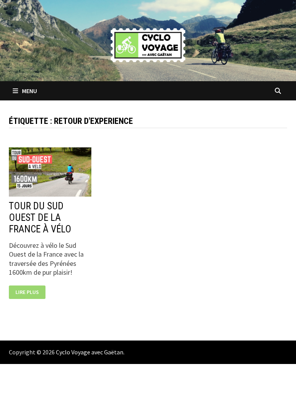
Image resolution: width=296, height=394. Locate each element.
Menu (29, 91)
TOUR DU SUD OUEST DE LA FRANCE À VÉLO (40, 217)
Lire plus (27, 292)
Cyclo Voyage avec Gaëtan (89, 352)
